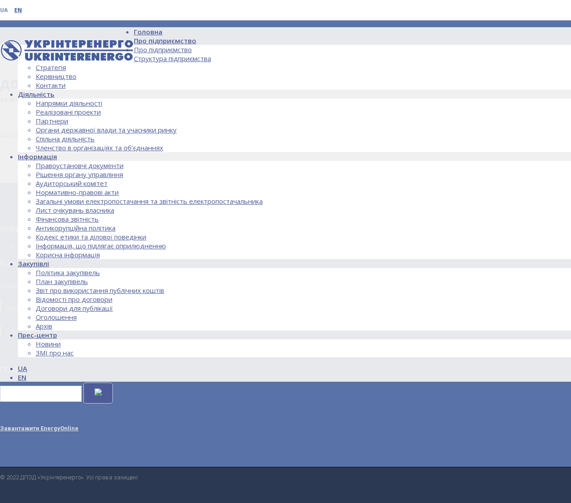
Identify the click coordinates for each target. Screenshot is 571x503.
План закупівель (62, 281)
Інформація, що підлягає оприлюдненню (101, 245)
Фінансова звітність (67, 218)
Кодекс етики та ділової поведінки (91, 236)
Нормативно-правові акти (77, 192)
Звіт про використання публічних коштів (100, 290)
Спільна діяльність (65, 138)
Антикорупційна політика (76, 227)
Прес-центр (37, 334)
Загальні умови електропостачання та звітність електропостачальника (149, 201)
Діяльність (36, 94)
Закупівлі (33, 263)
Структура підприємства (172, 58)
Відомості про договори (74, 299)
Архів (44, 326)
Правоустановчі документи (80, 165)
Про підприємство (165, 40)
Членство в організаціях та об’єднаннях (99, 147)
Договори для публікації (74, 308)
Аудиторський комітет (72, 183)
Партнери (52, 120)
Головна (148, 31)
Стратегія (51, 67)
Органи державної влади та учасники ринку (106, 129)
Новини (48, 343)
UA (4, 10)
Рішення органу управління (79, 174)
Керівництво (56, 76)
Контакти (51, 85)
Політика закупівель (68, 272)
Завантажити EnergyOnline (39, 428)
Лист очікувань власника (75, 210)
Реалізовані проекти (68, 111)
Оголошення (56, 317)
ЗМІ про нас (55, 352)
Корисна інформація (68, 254)
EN (18, 10)
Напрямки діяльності (69, 103)
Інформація (37, 156)
